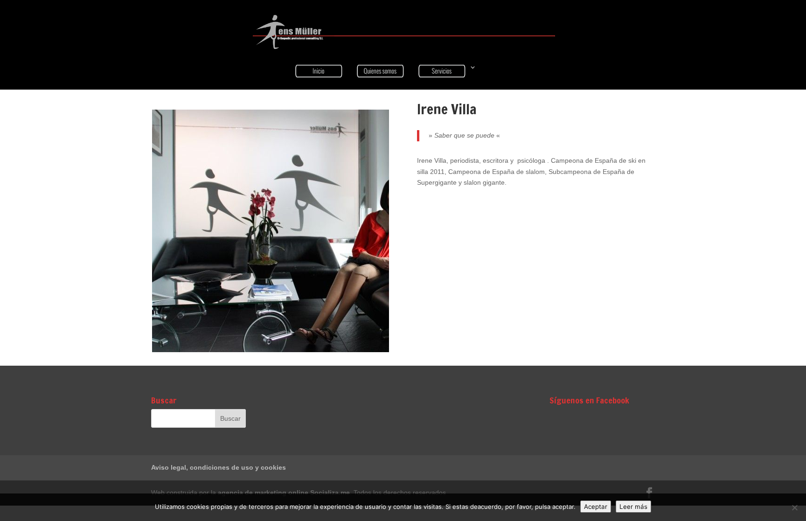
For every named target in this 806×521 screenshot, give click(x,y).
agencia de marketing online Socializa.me (284, 492)
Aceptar (595, 506)
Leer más (633, 506)
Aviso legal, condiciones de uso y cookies (218, 467)
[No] (794, 507)
